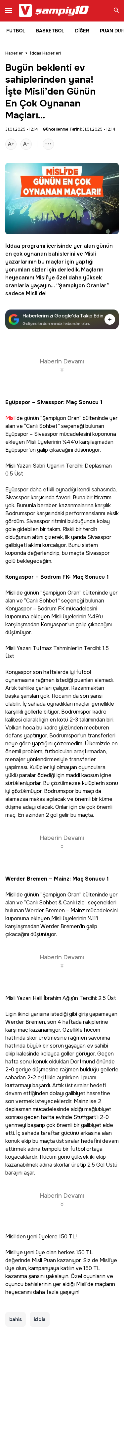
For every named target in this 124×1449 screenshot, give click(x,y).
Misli (90, 253)
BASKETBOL (50, 31)
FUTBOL (15, 31)
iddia (39, 1319)
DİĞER (82, 31)
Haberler (14, 53)
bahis (15, 1319)
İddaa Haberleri (45, 53)
